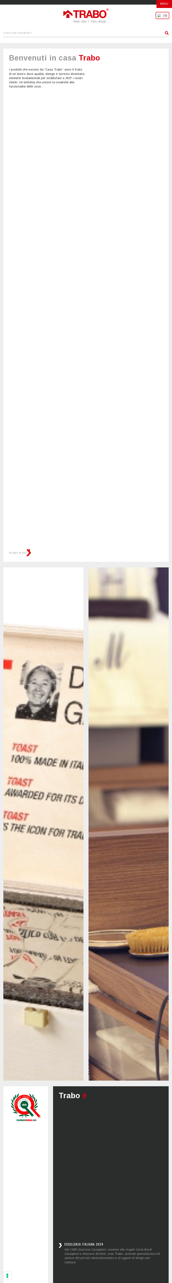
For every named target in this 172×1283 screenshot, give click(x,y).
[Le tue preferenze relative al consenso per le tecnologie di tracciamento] (7, 1276)
